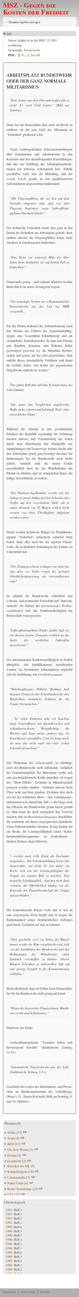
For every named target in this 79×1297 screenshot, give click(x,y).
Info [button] (9, 33)
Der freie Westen (20, 1149)
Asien (13, 1138)
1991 (9, 1210)
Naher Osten (17, 1183)
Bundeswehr (32, 50)
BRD (13, 1144)
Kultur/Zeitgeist (20, 1171)
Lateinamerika (18, 1177)
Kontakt (45, 1292)
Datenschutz (28, 1292)
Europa (14, 1155)
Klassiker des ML (20, 1166)
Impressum (9, 1292)
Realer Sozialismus (22, 1189)
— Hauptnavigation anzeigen (22, 22)
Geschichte (16, 1161)
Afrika (14, 1132)
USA (13, 1194)
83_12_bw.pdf (30, 55)
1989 (9, 1252)
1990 (9, 1227)
